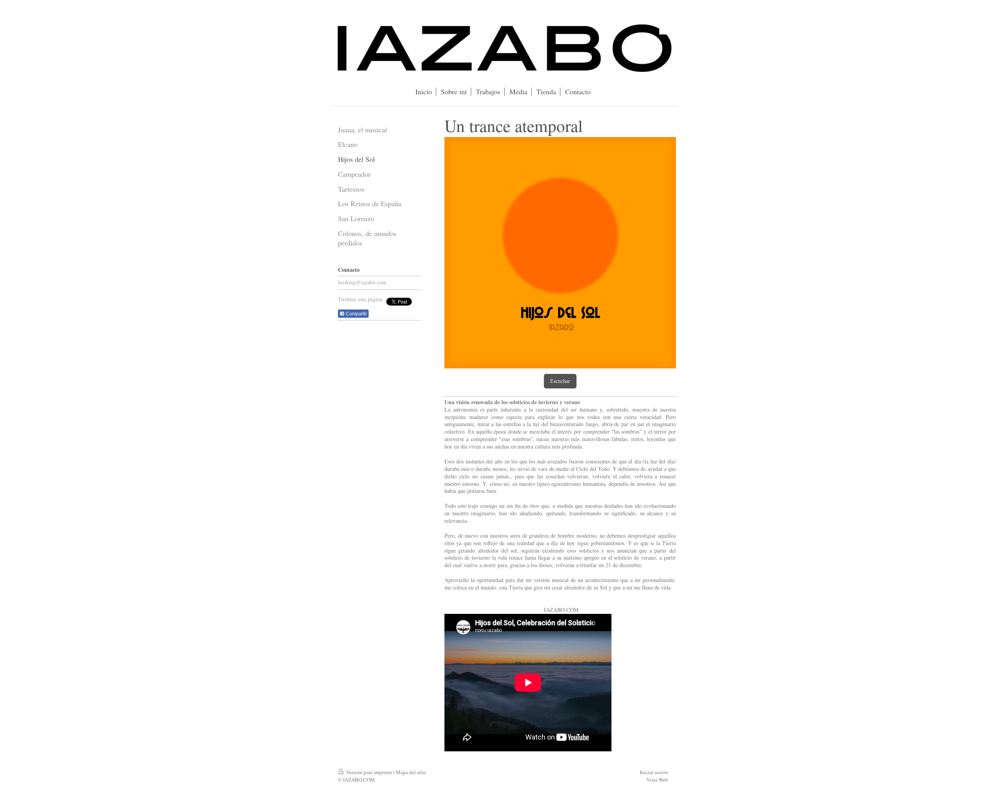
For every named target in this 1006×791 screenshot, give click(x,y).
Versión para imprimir (369, 772)
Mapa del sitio (411, 772)
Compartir (356, 314)
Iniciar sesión (654, 772)
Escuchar (560, 381)
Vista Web (657, 779)
